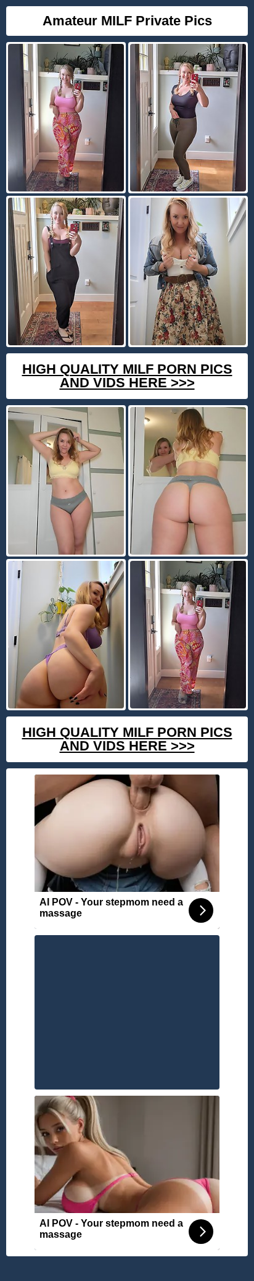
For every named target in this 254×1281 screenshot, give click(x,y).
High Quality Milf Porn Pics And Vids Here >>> (127, 375)
